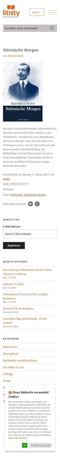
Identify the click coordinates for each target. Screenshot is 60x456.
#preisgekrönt (10, 353)
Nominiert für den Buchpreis (18, 308)
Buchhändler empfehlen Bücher (20, 360)
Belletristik (17, 194)
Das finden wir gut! (13, 367)
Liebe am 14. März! (13, 284)
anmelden (37, 12)
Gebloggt (8, 373)
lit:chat (6, 380)
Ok (24, 445)
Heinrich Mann (16, 55)
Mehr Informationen (18, 438)
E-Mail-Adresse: (12, 226)
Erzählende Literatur (35, 194)
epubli (6, 178)
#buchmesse (10, 346)
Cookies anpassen (40, 445)
